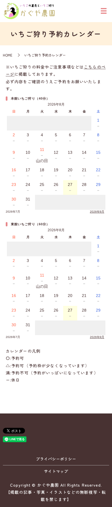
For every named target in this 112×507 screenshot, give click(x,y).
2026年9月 (97, 211)
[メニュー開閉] (104, 11)
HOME (7, 55)
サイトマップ (56, 471)
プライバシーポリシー (56, 459)
